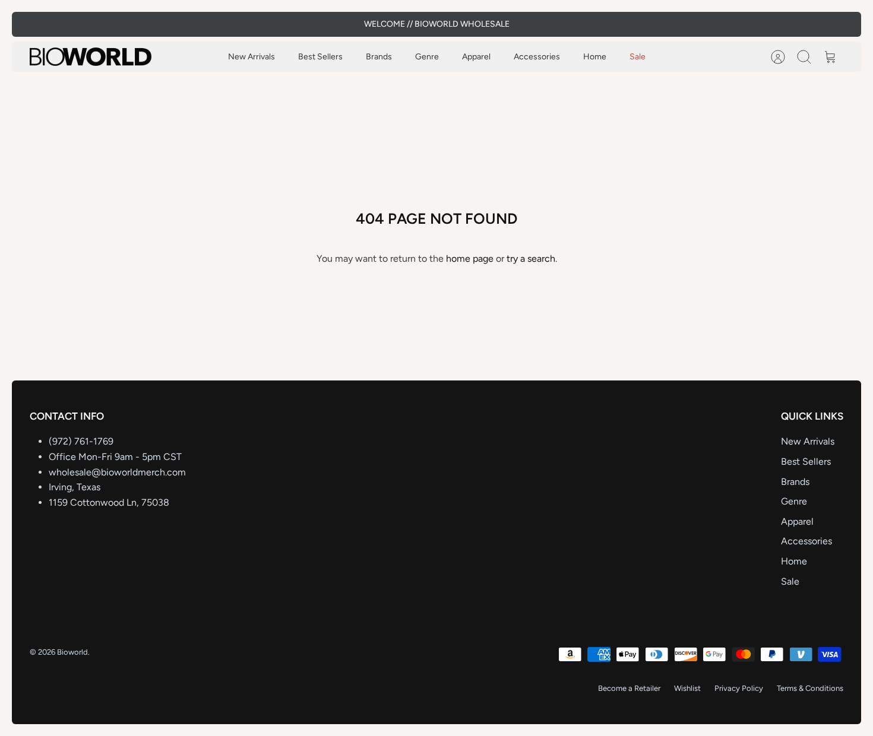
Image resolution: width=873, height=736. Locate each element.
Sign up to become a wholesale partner (437, 29)
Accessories (537, 57)
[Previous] (292, 24)
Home (594, 57)
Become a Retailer (629, 688)
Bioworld (72, 652)
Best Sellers (320, 57)
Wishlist (687, 688)
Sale (638, 57)
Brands (379, 57)
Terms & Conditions (810, 688)
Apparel (476, 57)
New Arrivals (251, 57)
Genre (427, 57)
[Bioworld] (90, 56)
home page (470, 258)
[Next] (581, 24)
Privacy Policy (738, 688)
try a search (531, 258)
